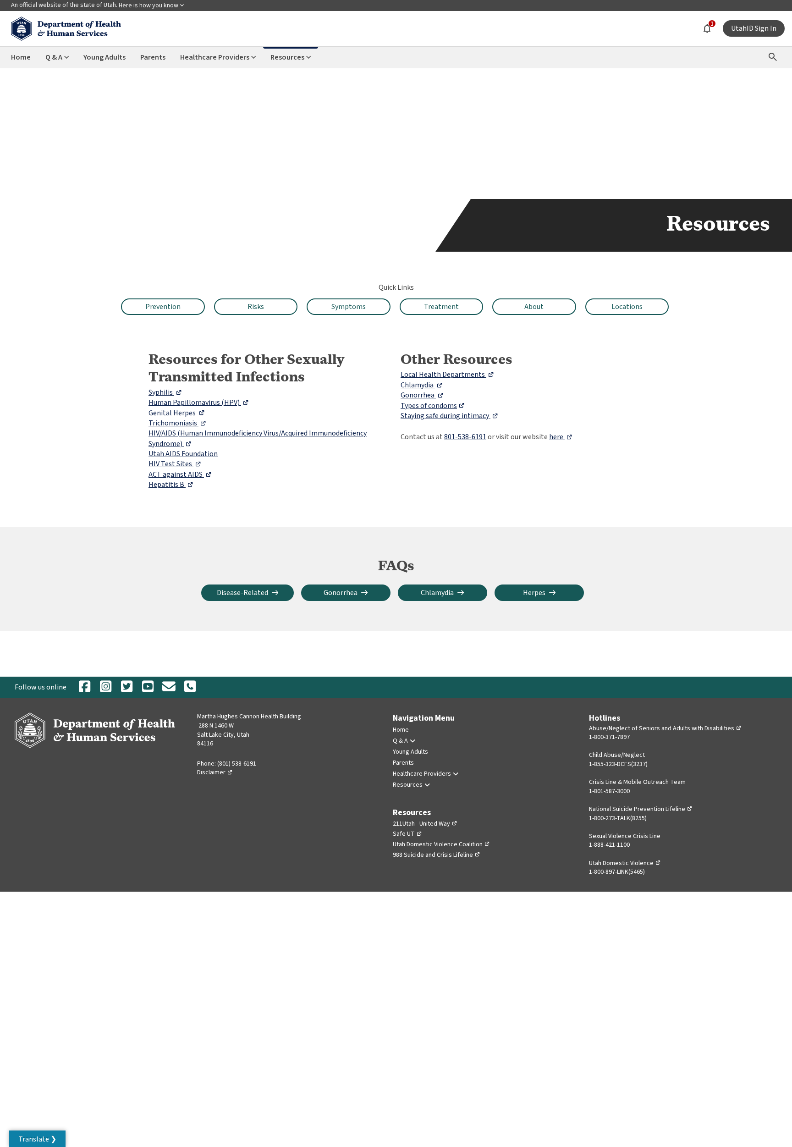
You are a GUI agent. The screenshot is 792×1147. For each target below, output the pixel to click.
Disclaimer (215, 772)
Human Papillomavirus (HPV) (198, 402)
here (560, 437)
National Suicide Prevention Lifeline (641, 809)
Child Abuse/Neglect (617, 755)
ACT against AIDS (180, 474)
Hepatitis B (170, 485)
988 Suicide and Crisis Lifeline (436, 855)
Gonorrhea (422, 395)
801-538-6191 (465, 437)
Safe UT (407, 833)
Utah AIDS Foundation (183, 454)
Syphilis (165, 392)
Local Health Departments (447, 374)
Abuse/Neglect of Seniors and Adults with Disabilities (665, 728)
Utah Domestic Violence (625, 863)
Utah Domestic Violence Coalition (441, 844)
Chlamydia (422, 385)
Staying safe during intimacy (449, 416)
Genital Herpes (176, 413)
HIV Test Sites (174, 464)
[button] (37, 1138)
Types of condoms (433, 406)
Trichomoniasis (177, 423)
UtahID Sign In (753, 28)
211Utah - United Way (425, 823)
